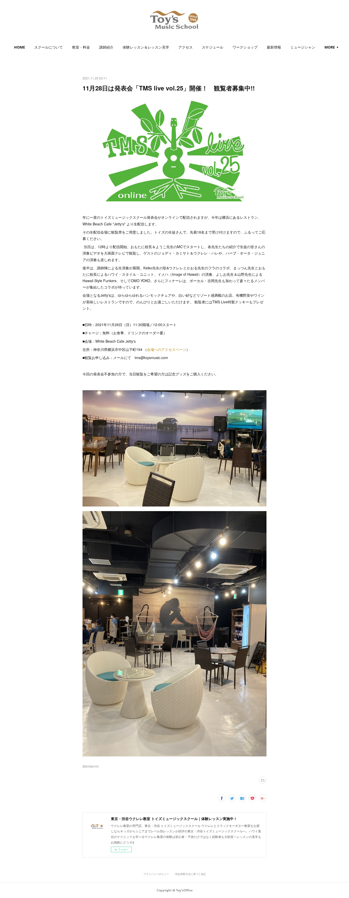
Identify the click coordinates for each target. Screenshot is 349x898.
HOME (19, 47)
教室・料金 (81, 47)
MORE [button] (329, 47)
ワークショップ (245, 47)
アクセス (185, 47)
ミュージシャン (302, 47)
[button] (19, 47)
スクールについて (48, 47)
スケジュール (212, 47)
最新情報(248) (91, 766)
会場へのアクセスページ (166, 349)
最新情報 (274, 47)
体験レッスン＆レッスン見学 (146, 47)
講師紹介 (106, 47)
